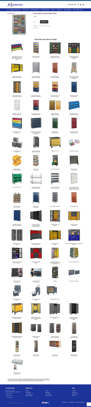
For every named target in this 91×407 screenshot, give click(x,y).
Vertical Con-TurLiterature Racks (17, 355)
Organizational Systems (74, 151)
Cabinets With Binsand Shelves (74, 225)
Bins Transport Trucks (17, 187)
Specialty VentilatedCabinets (17, 244)
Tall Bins (55, 281)
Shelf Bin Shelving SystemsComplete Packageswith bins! (36, 132)
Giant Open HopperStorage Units (36, 57)
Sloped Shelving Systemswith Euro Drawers (74, 114)
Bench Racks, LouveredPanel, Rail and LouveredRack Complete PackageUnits (17, 58)
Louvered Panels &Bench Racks (74, 169)
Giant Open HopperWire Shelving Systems (55, 77)
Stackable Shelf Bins (74, 206)
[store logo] (20, 5)
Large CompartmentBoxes (17, 300)
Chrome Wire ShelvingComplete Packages (55, 188)
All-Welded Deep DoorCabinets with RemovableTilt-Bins (36, 318)
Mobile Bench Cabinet (55, 299)
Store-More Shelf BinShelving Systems (74, 132)
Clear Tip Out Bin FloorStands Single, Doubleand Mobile (74, 77)
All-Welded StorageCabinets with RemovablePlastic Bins (55, 262)
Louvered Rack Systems (55, 169)
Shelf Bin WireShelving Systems (55, 132)
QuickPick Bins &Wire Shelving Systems (16, 169)
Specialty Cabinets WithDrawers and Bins (36, 244)
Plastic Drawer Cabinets (74, 281)
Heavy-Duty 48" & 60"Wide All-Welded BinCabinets (74, 57)
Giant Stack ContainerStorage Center (74, 96)
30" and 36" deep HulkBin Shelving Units (36, 114)
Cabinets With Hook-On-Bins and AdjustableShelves (74, 244)
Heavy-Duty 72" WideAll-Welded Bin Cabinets (17, 77)
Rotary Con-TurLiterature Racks (36, 355)
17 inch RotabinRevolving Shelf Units (74, 337)
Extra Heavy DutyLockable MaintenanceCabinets (73, 318)
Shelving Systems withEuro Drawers (16, 132)
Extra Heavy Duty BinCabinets (36, 262)
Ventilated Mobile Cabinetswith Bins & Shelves (16, 337)
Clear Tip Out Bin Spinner (74, 262)
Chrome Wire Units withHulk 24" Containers (55, 96)
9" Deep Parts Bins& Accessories (36, 281)
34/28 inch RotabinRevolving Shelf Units (55, 337)
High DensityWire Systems (36, 207)
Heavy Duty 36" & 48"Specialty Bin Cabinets (16, 96)
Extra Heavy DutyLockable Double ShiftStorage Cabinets (36, 225)
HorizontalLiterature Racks (55, 355)
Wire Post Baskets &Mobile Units (17, 373)
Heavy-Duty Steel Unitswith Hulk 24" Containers (36, 96)
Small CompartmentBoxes (36, 300)
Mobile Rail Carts (55, 151)
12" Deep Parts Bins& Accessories (17, 281)
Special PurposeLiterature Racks (74, 355)
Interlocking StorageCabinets (17, 151)
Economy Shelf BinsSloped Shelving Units (36, 77)
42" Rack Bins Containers (55, 206)
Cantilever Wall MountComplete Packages (36, 188)
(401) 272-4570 (9, 395)
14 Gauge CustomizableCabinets (54, 318)
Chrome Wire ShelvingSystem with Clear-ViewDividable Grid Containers (74, 188)
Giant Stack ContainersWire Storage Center (17, 114)
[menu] (45, 9)
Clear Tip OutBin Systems (36, 169)
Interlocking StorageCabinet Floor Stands (36, 151)
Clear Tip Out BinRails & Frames (16, 207)
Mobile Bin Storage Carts (17, 317)
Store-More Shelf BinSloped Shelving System (17, 225)
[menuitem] (15, 9)
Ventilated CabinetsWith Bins (55, 225)
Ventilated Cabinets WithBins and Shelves (17, 262)
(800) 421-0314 (72, 4)
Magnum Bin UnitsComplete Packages (55, 114)
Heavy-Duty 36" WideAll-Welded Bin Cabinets (55, 57)
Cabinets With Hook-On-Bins (55, 244)
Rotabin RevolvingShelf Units (36, 337)
